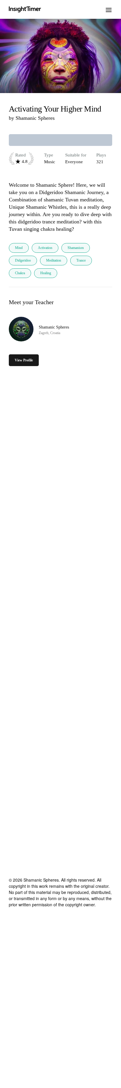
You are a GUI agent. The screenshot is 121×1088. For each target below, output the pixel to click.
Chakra (20, 273)
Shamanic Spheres (35, 118)
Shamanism (76, 248)
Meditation (53, 260)
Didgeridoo (23, 260)
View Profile (24, 360)
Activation (45, 248)
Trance (81, 260)
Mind (19, 248)
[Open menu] (108, 9)
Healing (45, 273)
